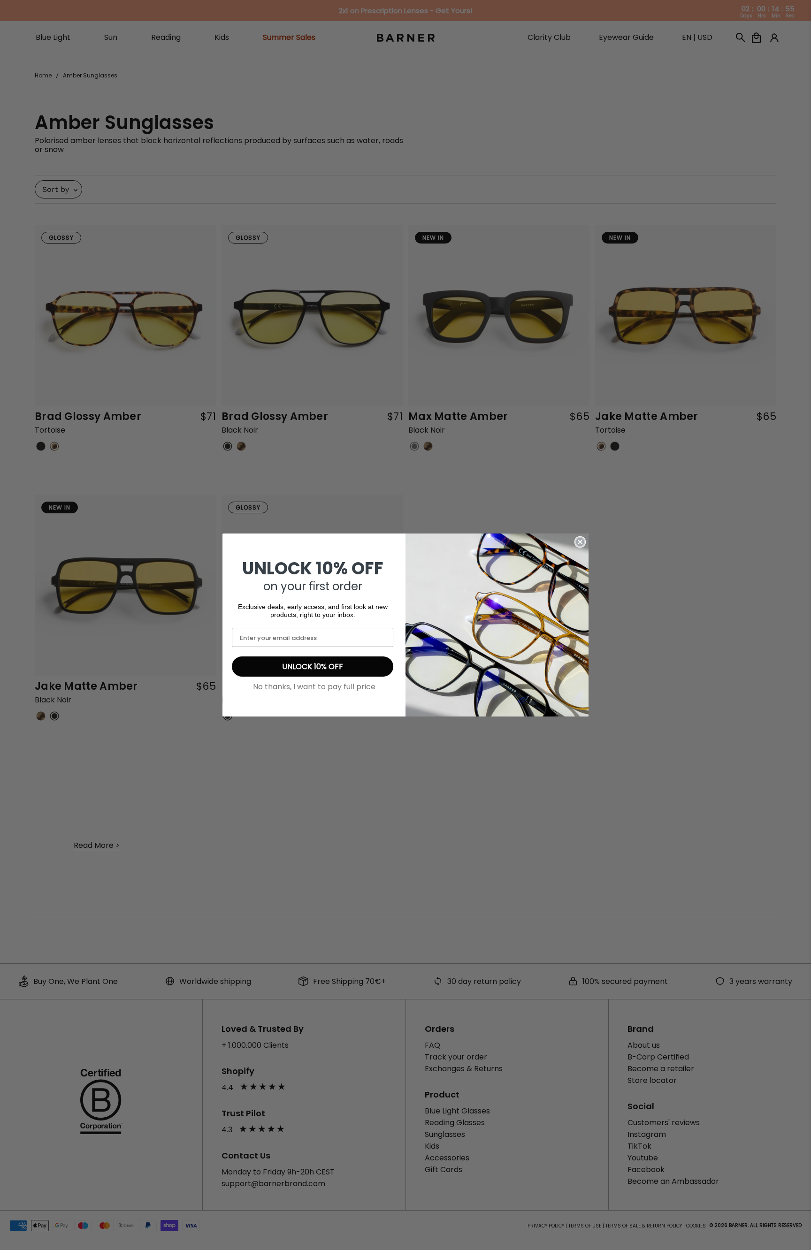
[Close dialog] (580, 542)
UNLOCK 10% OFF (312, 666)
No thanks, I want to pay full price (314, 686)
